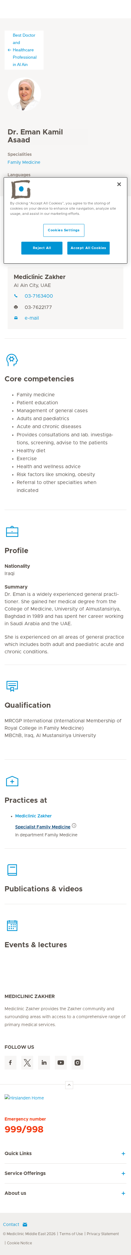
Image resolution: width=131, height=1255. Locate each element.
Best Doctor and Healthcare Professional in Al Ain (25, 50)
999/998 (24, 1129)
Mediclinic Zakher (40, 277)
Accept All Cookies (88, 248)
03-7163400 (39, 296)
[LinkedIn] (44, 1063)
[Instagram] (77, 1063)
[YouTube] (61, 1063)
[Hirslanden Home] (65, 1099)
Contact (11, 1225)
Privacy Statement (103, 1234)
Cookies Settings (64, 230)
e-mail (32, 318)
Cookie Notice (19, 1243)
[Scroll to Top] (69, 1085)
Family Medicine (24, 162)
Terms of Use (71, 1234)
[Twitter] (27, 1063)
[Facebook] (10, 1063)
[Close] (119, 184)
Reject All (42, 248)
